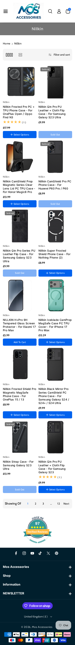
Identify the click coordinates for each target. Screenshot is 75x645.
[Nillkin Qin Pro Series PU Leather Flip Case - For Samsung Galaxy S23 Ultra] (20, 226)
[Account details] (59, 11)
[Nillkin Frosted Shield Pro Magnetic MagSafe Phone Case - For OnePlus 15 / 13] (20, 364)
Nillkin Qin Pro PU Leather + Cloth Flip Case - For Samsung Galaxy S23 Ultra (52, 112)
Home (6, 43)
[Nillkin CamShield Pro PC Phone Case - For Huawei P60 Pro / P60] (55, 157)
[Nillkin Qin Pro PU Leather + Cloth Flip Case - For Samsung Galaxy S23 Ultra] (55, 82)
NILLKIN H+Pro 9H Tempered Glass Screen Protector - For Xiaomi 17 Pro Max (19, 325)
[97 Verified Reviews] (37, 545)
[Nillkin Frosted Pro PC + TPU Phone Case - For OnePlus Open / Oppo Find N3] (20, 82)
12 (58, 503)
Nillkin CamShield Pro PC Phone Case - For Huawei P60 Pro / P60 (54, 185)
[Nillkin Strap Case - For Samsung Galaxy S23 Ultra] (20, 437)
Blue (61, 495)
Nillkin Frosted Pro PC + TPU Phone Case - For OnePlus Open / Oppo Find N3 (19, 112)
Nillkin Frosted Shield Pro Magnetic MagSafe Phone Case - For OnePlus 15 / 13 (19, 394)
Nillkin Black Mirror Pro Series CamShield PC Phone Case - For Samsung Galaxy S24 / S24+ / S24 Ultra (53, 396)
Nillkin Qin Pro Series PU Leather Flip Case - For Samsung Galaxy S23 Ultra (19, 256)
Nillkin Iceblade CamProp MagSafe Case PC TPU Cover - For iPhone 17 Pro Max (55, 325)
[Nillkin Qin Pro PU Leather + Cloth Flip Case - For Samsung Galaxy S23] (55, 437)
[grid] (9, 54)
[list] (20, 54)
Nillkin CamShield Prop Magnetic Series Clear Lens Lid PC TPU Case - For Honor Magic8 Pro (19, 187)
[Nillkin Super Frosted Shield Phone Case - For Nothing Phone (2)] (55, 226)
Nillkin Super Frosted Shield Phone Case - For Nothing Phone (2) (54, 254)
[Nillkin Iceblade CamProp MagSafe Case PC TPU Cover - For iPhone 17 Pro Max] (55, 295)
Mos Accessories (42, 627)
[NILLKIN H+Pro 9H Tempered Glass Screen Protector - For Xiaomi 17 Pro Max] (20, 295)
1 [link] (27, 503)
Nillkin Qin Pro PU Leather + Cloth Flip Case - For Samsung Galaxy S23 (52, 467)
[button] (5, 11)
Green (53, 496)
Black (43, 495)
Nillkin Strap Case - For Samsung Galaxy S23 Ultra (18, 465)
